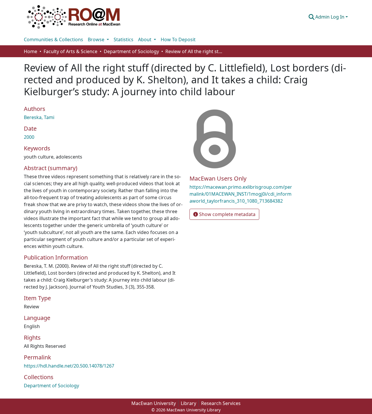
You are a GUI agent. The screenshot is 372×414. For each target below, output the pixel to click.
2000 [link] (29, 137)
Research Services (221, 403)
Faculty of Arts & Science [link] (70, 51)
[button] (73, 16)
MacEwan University (153, 403)
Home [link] (30, 51)
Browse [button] (96, 39)
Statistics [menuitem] (123, 39)
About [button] (145, 39)
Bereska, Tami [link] (39, 117)
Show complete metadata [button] (226, 214)
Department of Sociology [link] (131, 51)
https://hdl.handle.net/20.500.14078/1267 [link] (69, 366)
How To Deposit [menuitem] (178, 39)
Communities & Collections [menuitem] (53, 39)
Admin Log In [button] (330, 17)
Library (188, 403)
